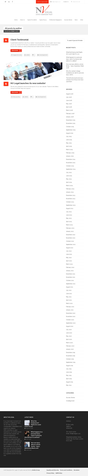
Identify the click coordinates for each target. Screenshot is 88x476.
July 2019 (68, 369)
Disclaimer (77, 470)
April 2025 (69, 146)
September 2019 (70, 362)
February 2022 (70, 267)
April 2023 (69, 221)
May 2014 (68, 385)
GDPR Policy (59, 473)
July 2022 (69, 251)
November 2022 (70, 238)
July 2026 (69, 97)
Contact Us (65, 1)
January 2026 (70, 116)
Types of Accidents (32, 20)
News (76, 20)
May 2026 (69, 103)
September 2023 (70, 205)
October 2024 (70, 166)
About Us (22, 20)
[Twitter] (5, 1)
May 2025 (69, 143)
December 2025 (70, 120)
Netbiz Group (36, 470)
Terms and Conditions (66, 470)
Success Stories (68, 20)
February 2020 (70, 346)
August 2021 (69, 287)
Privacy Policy (50, 473)
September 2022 (70, 244)
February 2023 (70, 228)
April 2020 (69, 339)
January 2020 (70, 349)
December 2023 (70, 195)
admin (28, 55)
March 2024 (69, 185)
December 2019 (70, 352)
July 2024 (69, 172)
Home (15, 20)
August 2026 (69, 94)
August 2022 (69, 247)
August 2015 (69, 382)
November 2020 (70, 316)
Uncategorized (43, 55)
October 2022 (70, 241)
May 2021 (68, 297)
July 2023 (69, 211)
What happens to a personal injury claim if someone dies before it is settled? (74, 59)
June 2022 (69, 254)
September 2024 (70, 169)
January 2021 (69, 310)
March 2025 (69, 149)
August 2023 (69, 208)
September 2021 (70, 283)
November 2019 (70, 355)
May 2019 (68, 375)
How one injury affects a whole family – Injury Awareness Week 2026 (75, 65)
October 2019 (70, 359)
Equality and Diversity (53, 470)
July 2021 (68, 290)
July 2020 (69, 329)
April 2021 (69, 300)
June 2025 (69, 139)
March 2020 (69, 342)
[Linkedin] (9, 1)
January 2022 (70, 270)
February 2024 (70, 189)
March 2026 (69, 110)
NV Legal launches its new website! (28, 83)
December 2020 (70, 313)
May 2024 (69, 179)
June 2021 (69, 293)
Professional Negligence (55, 20)
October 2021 (70, 280)
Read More (15, 50)
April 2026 (69, 107)
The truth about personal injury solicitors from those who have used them (74, 79)
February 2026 (70, 113)
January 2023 (70, 231)
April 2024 (69, 182)
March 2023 (69, 225)
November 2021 (70, 277)
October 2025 (70, 126)
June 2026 (69, 100)
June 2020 (69, 333)
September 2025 (70, 130)
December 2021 (70, 274)
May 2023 (69, 218)
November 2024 (70, 162)
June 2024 (69, 175)
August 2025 (69, 133)
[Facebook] (12, 1)
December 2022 (70, 234)
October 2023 (70, 202)
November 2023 (70, 198)
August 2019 (69, 365)
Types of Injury (43, 20)
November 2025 (70, 123)
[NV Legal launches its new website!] (31, 71)
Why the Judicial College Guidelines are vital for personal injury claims (75, 72)
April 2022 (69, 261)
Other (81, 20)
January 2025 (69, 156)
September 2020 (71, 323)
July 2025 (69, 136)
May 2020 (69, 336)
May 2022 (69, 257)
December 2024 (70, 159)
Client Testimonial (19, 39)
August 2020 (69, 326)
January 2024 (70, 192)
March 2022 (69, 264)
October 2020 (70, 319)
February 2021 (70, 306)
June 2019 (69, 372)
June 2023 (69, 215)
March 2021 (69, 303)
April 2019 (69, 378)
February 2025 (70, 152)
